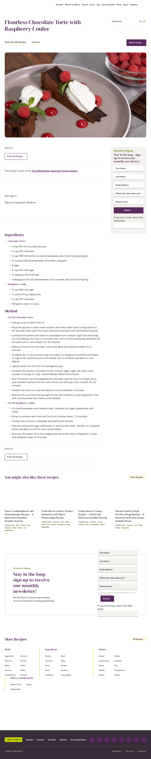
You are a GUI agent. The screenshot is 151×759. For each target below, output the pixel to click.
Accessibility (142, 751)
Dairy (28, 525)
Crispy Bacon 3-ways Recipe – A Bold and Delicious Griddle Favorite (92, 514)
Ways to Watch (14, 739)
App (98, 4)
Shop (119, 4)
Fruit (62, 522)
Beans (48, 656)
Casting (63, 739)
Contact (52, 739)
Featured (8, 527)
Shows (85, 4)
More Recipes (136, 477)
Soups (102, 675)
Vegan (29, 684)
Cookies (118, 661)
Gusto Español (108, 4)
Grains (14, 527)
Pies (116, 665)
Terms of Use (129, 751)
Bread (101, 656)
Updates (134, 4)
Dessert (36, 42)
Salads (53, 524)
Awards (29, 739)
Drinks (23, 661)
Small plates (94, 524)
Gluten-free (16, 684)
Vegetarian (15, 689)
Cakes (117, 656)
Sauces (8, 670)
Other (23, 665)
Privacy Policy (116, 751)
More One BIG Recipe (15, 42)
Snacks (102, 524)
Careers (40, 739)
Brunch (100, 522)
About (125, 4)
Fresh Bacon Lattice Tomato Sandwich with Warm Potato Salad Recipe (57, 514)
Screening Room (78, 739)
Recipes (59, 4)
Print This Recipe (15, 156)
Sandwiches (9, 530)
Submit (127, 210)
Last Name (121, 177)
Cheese (22, 525)
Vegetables (45, 527)
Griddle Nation (10, 525)
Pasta (101, 665)
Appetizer (93, 522)
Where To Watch (72, 4)
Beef (17, 525)
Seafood (49, 675)
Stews (117, 675)
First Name (121, 168)
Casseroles (104, 661)
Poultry (117, 527)
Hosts (92, 4)
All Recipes (138, 639)
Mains (20, 527)
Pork (24, 527)
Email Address (122, 185)
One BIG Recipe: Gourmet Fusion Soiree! (55, 170)
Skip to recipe (135, 42)
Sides (68, 524)
